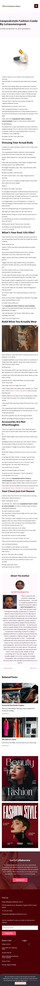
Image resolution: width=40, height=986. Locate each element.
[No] (38, 980)
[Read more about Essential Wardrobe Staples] (20, 693)
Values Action (6, 944)
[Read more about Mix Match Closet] (20, 727)
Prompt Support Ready (9, 965)
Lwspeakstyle (6, 229)
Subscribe (9, 933)
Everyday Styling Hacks (7, 29)
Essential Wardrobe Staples (13, 705)
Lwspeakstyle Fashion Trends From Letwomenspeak (18, 488)
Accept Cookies (20, 983)
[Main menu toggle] (36, 6)
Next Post (34, 668)
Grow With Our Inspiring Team (9, 948)
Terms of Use (6, 961)
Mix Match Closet (9, 739)
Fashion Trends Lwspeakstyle (18, 391)
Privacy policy (32, 980)
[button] (29, 944)
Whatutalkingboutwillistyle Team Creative (9, 957)
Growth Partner (6, 953)
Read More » (6, 714)
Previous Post (7, 668)
